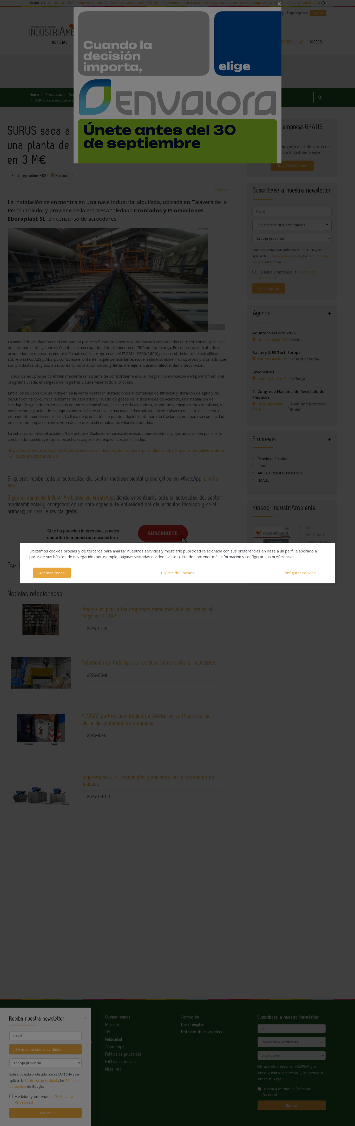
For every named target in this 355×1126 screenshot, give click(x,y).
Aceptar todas (52, 572)
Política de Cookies (177, 572)
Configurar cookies (299, 572)
